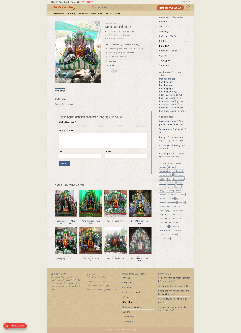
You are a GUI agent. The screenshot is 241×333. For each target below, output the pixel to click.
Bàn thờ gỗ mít (166, 82)
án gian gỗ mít (165, 230)
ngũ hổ (171, 199)
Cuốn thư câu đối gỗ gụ (170, 98)
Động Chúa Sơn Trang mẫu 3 (140, 222)
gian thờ (163, 187)
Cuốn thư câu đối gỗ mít (170, 94)
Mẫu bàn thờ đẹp (167, 78)
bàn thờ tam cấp (166, 175)
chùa (168, 179)
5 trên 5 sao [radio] (130, 126)
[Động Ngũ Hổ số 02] (115, 203)
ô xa (167, 234)
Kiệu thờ (163, 55)
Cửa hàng (83, 13)
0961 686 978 (87, 2)
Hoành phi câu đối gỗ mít (171, 101)
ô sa (161, 234)
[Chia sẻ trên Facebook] (107, 71)
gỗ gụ (162, 191)
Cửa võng (163, 31)
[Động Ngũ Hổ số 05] (66, 240)
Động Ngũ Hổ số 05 (65, 258)
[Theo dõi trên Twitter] (186, 2)
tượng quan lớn (165, 222)
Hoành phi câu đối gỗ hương (172, 111)
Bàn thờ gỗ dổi (166, 85)
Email (108, 152)
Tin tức (108, 13)
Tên (61, 152)
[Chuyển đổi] (185, 21)
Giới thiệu (71, 13)
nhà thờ (163, 203)
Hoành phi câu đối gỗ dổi (171, 107)
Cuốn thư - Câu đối (168, 36)
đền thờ (174, 234)
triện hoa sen (174, 214)
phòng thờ (172, 203)
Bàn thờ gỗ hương (168, 91)
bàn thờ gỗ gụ (165, 171)
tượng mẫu (177, 218)
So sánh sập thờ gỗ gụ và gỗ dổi (172, 131)
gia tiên (171, 187)
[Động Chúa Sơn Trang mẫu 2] (90, 203)
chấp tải (163, 183)
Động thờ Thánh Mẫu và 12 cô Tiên (66, 222)
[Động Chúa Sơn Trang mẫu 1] (140, 240)
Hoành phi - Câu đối (168, 50)
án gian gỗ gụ (175, 226)
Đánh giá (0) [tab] (60, 91)
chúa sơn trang (178, 179)
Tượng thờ (164, 65)
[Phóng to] (57, 80)
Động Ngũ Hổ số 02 (115, 221)
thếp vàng (163, 214)
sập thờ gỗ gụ (165, 210)
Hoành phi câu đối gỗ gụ (170, 104)
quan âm (181, 203)
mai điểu (163, 199)
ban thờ (163, 167)
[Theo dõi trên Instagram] (184, 2)
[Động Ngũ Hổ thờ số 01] (90, 240)
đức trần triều (165, 238)
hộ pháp (181, 195)
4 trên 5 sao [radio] (110, 126)
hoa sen (163, 195)
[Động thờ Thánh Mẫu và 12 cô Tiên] (66, 203)
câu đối (180, 183)
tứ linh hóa (164, 226)
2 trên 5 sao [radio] (76, 126)
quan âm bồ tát (165, 206)
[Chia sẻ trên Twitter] (112, 71)
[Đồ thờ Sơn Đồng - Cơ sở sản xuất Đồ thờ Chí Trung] (69, 7)
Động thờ (164, 46)
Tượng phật (165, 60)
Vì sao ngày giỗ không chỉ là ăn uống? (172, 147)
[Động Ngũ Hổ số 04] (115, 240)
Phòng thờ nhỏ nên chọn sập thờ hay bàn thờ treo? (171, 139)
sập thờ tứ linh (177, 210)
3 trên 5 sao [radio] (92, 126)
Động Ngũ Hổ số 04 (115, 258)
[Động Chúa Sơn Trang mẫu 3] (140, 203)
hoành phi (172, 195)
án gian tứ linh (178, 230)
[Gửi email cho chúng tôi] (189, 2)
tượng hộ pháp (165, 218)
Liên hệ (118, 13)
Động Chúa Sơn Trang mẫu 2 (90, 222)
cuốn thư (171, 183)
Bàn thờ (163, 21)
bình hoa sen (179, 175)
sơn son (176, 206)
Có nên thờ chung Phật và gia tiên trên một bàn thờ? (171, 123)
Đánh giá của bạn (67, 122)
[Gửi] (140, 7)
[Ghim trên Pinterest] (116, 71)
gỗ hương (170, 191)
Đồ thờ (162, 41)
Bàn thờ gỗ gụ (166, 88)
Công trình (96, 13)
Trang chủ (59, 13)
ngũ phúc (179, 199)
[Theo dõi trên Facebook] (182, 2)
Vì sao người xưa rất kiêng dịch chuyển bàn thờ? (171, 155)
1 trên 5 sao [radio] (62, 126)
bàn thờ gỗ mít (178, 171)
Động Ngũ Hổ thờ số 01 (90, 259)
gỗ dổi (178, 187)
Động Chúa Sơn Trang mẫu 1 (140, 259)
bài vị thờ (171, 167)
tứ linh (176, 222)
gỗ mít (178, 191)
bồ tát (162, 179)
